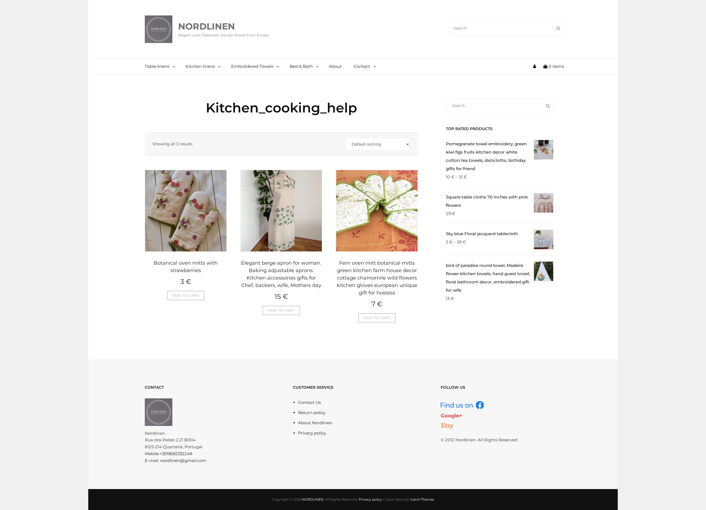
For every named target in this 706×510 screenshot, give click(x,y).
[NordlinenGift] (447, 426)
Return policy (311, 412)
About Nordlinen (315, 422)
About (335, 66)
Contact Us (309, 402)
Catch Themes (422, 499)
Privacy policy (312, 433)
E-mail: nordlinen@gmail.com (175, 460)
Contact (362, 66)
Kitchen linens (200, 66)
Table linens (157, 66)
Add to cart (185, 295)
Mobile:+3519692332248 (168, 453)
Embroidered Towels (252, 66)
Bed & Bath (301, 66)
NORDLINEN (206, 26)
